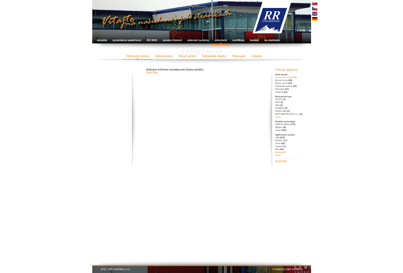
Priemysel (238, 56)
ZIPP (279, 102)
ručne (280, 130)
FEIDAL (281, 140)
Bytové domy (164, 56)
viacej (278, 117)
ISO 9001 (152, 40)
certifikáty (238, 40)
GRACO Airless (285, 124)
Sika (279, 149)
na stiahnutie (272, 40)
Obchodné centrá (137, 56)
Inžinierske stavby (214, 56)
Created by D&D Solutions (287, 269)
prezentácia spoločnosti (127, 40)
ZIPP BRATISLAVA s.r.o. (289, 114)
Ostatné (256, 56)
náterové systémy (198, 40)
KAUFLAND (282, 111)
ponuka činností (172, 40)
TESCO (280, 99)
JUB (280, 137)
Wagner (280, 127)
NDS (279, 105)
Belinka (280, 152)
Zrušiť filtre (281, 161)
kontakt (254, 40)
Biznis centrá (187, 56)
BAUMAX (281, 108)
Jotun (280, 143)
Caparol (280, 146)
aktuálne (102, 40)
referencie (221, 40)
